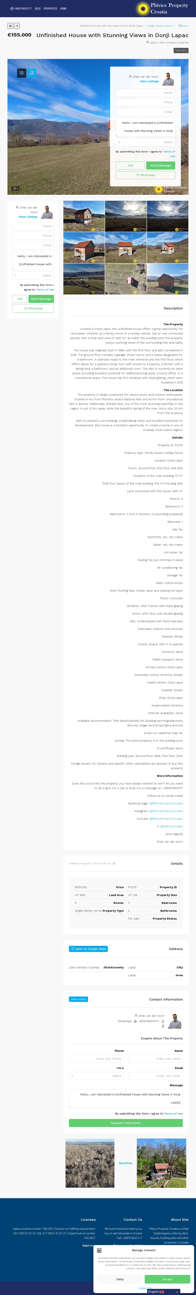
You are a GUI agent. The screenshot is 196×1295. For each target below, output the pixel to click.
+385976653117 (149, 1021)
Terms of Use (173, 1113)
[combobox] (145, 142)
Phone (119, 1051)
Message (176, 1085)
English (153, 1291)
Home (63, 8)
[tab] (31, 73)
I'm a (120, 1068)
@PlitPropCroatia (171, 826)
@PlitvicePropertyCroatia (166, 803)
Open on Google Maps (90, 949)
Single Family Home (160, 25)
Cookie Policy (145, 1288)
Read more (89, 1245)
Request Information (125, 1123)
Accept (168, 1279)
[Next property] (89, 1163)
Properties (50, 8)
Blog (38, 8)
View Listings (149, 81)
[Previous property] (161, 1163)
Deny (120, 1279)
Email (179, 1068)
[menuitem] (20, 8)
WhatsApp (147, 175)
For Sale (181, 50)
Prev (129, 1163)
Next (122, 1163)
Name (179, 1051)
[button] (99, 1250)
